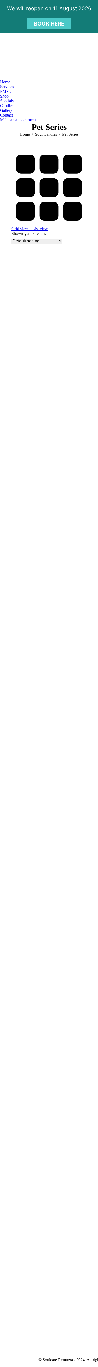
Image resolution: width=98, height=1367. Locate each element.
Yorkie (17, 1166)
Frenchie (19, 748)
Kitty (15, 887)
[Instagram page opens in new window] (24, 75)
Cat (14, 469)
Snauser (18, 1026)
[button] (22, 325)
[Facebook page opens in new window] (17, 75)
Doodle (17, 608)
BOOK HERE (49, 24)
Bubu (16, 329)
